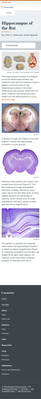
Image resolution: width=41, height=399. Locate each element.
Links (4, 339)
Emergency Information (10, 389)
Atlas (4, 315)
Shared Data (7, 345)
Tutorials (8, 13)
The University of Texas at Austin (15, 387)
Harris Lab (6, 319)
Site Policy (24, 389)
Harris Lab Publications (11, 370)
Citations (5, 374)
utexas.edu (6, 2)
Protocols (5, 360)
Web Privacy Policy (24, 391)
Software (5, 355)
